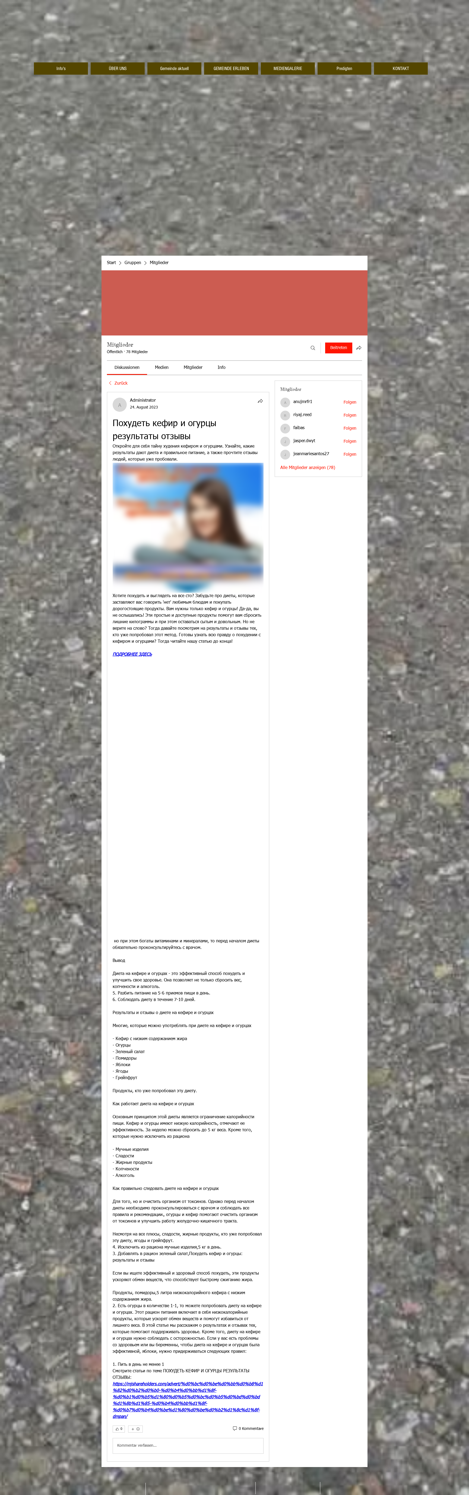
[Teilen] (260, 401)
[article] (188, 926)
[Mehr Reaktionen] (135, 1429)
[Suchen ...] (313, 348)
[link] (127, 368)
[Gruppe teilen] (359, 347)
